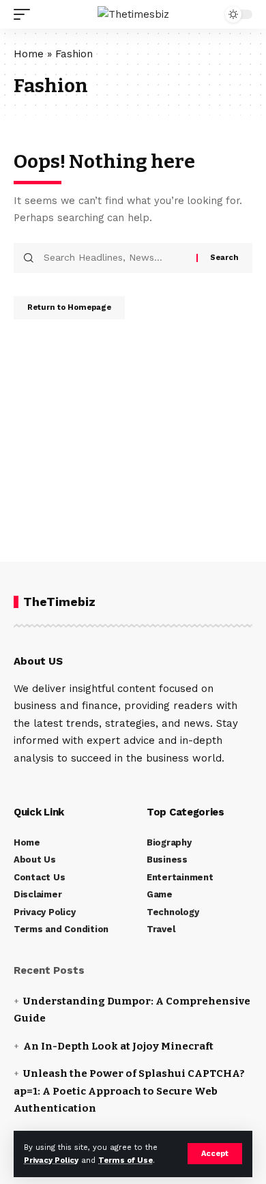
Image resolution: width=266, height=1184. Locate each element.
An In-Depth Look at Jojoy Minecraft (118, 1046)
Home (29, 54)
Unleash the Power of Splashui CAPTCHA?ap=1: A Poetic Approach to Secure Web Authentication (129, 1090)
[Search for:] (114, 258)
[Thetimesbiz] (133, 14)
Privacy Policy (51, 1160)
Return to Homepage (69, 307)
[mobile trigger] (25, 14)
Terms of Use (125, 1160)
